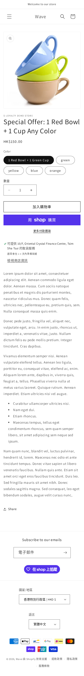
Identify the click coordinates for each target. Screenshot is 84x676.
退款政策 (57, 659)
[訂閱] (65, 552)
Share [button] (12, 509)
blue (34, 170)
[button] (9, 16)
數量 (7, 181)
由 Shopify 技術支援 (35, 659)
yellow (13, 170)
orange (55, 170)
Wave (19, 659)
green (65, 160)
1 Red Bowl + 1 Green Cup (28, 160)
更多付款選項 (42, 231)
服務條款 (44, 666)
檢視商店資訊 (17, 260)
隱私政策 (72, 659)
